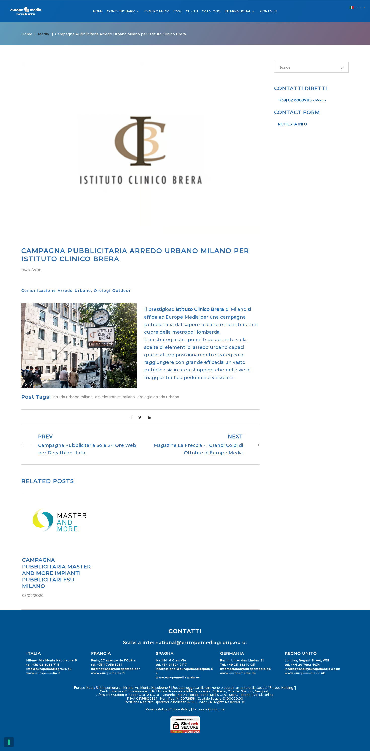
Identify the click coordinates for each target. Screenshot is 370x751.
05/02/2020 (33, 595)
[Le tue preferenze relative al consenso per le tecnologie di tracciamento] (9, 742)
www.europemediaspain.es (178, 677)
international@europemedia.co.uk (312, 669)
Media (43, 34)
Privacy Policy (156, 709)
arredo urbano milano (73, 397)
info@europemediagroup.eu (49, 669)
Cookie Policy (179, 709)
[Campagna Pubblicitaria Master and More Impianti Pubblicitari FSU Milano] (59, 520)
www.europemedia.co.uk (305, 673)
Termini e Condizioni (209, 709)
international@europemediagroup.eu (192, 642)
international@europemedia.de (245, 669)
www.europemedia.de (238, 673)
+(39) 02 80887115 (295, 100)
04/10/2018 (31, 270)
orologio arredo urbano (158, 397)
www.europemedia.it (43, 673)
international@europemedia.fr (115, 669)
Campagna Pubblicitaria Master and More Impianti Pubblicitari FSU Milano (56, 573)
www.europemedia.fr (108, 673)
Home (26, 34)
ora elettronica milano (115, 397)
